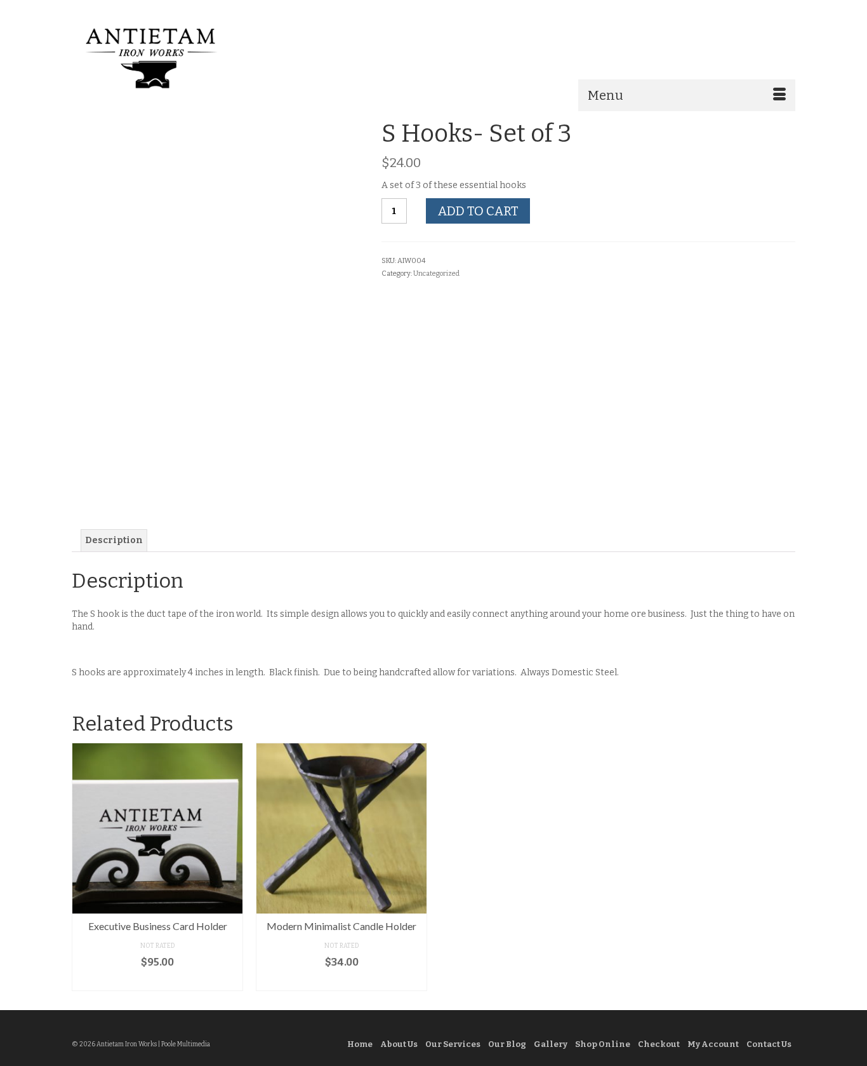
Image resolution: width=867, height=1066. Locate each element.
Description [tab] (114, 540)
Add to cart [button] (157, 981)
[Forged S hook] (187, 459)
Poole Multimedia (185, 1044)
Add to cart (478, 211)
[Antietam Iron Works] (186, 57)
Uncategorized (436, 273)
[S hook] (217, 265)
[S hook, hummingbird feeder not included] (246, 459)
